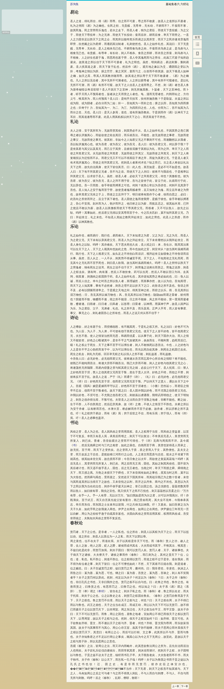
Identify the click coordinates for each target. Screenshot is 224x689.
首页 (197, 37)
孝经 (101, 591)
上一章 (175, 686)
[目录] (197, 44)
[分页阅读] (197, 63)
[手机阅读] (197, 53)
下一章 (184, 686)
